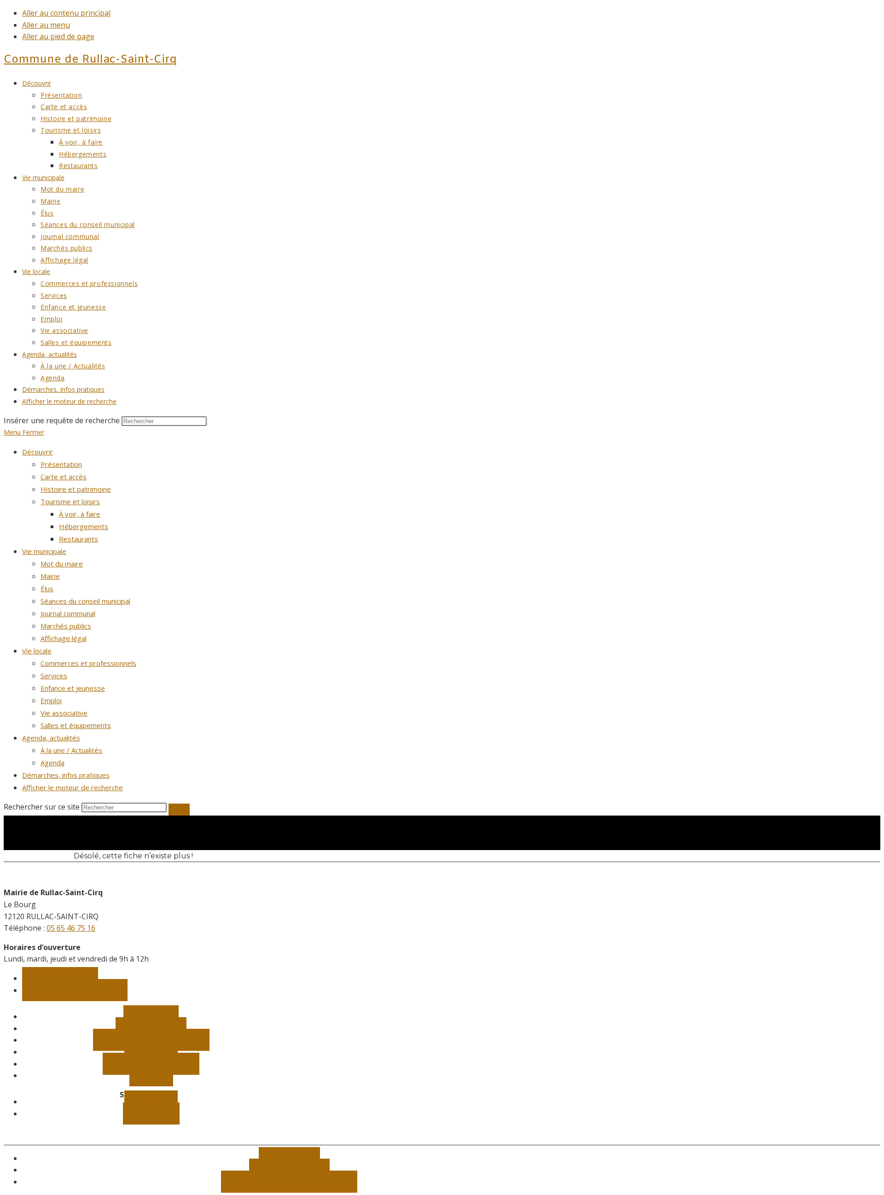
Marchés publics (66, 625)
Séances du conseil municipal (85, 601)
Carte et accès (64, 476)
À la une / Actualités (71, 750)
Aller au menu (46, 25)
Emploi (51, 700)
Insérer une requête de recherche (62, 420)
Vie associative (64, 712)
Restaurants (78, 538)
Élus (47, 588)
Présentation (61, 464)
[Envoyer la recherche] (179, 810)
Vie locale (37, 650)
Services (54, 675)
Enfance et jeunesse (73, 688)
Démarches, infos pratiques (66, 775)
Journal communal (68, 613)
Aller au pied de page (58, 36)
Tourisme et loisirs (70, 501)
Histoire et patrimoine (76, 489)
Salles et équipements (76, 725)
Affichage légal (64, 638)
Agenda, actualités (51, 737)
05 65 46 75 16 (71, 928)
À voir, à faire (79, 514)
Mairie (50, 576)
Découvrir (37, 451)
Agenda (52, 762)
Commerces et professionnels (88, 663)
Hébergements (83, 526)
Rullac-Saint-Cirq (90, 59)
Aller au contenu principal (66, 13)
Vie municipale (44, 551)
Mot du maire (62, 563)
